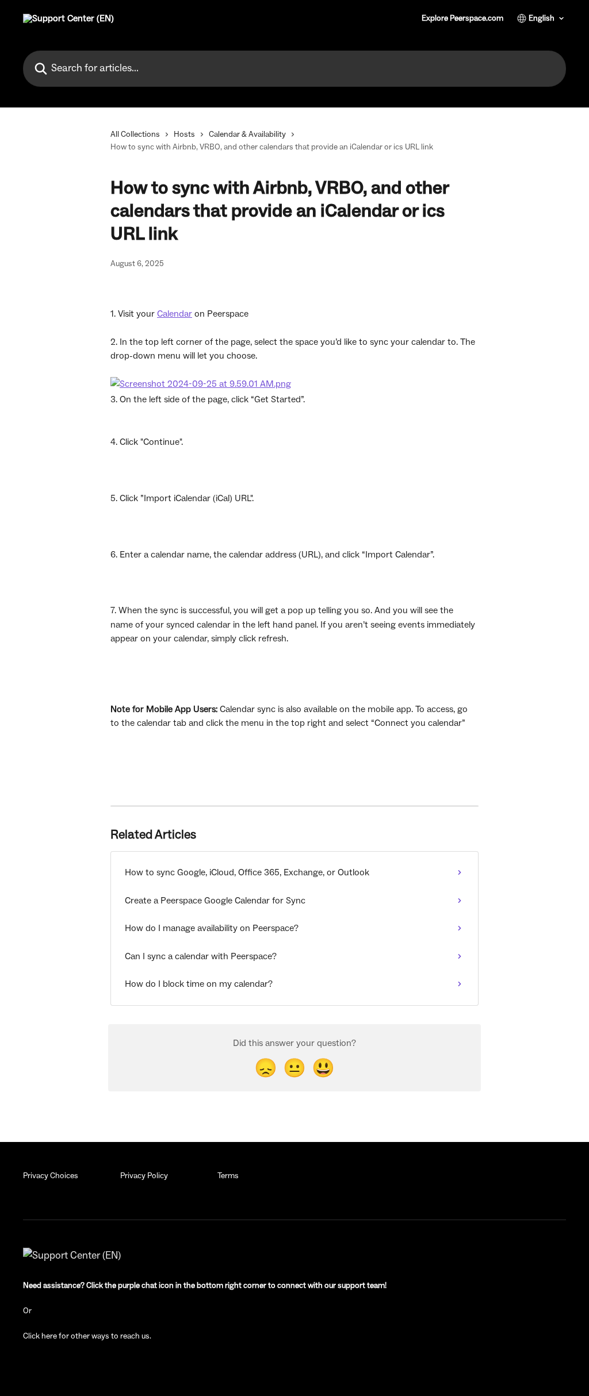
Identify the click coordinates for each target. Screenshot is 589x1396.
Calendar (174, 314)
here (49, 1336)
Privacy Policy (144, 1176)
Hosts (184, 134)
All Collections (135, 134)
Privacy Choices (50, 1176)
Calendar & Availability (247, 134)
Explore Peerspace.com (462, 18)
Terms (228, 1176)
